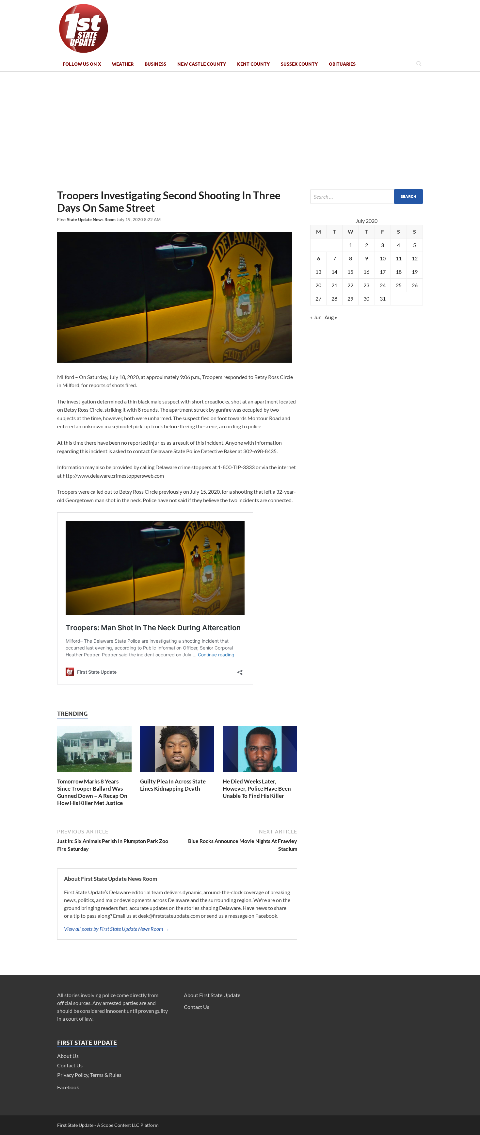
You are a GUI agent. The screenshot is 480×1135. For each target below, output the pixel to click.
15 (350, 272)
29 (350, 298)
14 (334, 272)
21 (334, 285)
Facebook (68, 1087)
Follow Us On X (82, 64)
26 (415, 285)
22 (350, 285)
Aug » (331, 317)
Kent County (253, 64)
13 (318, 272)
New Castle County (201, 64)
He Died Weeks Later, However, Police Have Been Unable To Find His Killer (257, 788)
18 (399, 272)
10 (383, 258)
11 (399, 258)
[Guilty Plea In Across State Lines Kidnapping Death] (177, 774)
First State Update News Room (87, 219)
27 (318, 298)
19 (415, 272)
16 (366, 272)
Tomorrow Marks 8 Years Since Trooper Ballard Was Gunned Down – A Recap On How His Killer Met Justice (92, 792)
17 (383, 272)
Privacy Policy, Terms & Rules (89, 1075)
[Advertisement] (240, 130)
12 (415, 258)
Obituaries (342, 64)
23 (366, 285)
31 (383, 298)
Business (155, 64)
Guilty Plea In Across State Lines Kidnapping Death (173, 785)
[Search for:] (366, 196)
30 (366, 298)
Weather (123, 64)
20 (318, 285)
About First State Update (212, 995)
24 (383, 285)
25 (399, 285)
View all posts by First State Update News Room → (116, 929)
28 (334, 298)
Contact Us (70, 1065)
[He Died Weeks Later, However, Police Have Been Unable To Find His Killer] (260, 774)
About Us (68, 1056)
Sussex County (299, 64)
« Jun (316, 317)
